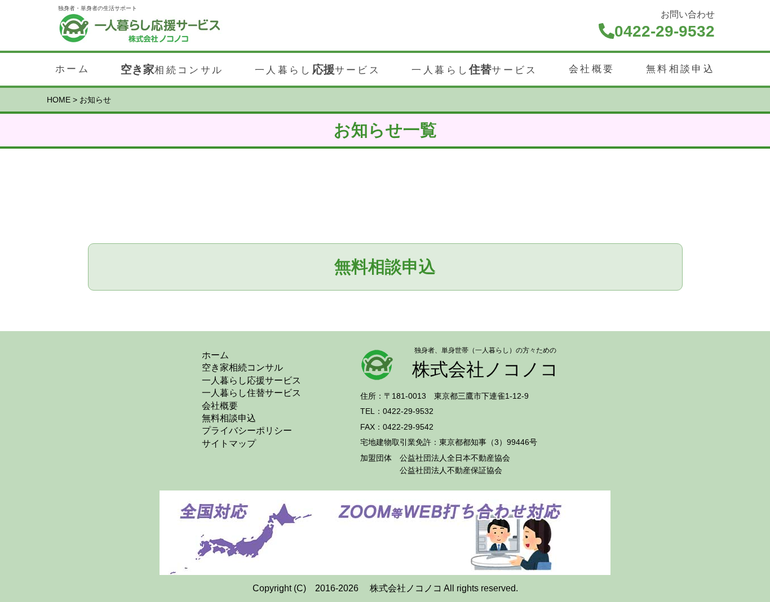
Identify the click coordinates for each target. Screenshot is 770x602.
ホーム (72, 69)
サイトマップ (229, 443)
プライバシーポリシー (247, 430)
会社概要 (591, 69)
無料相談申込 (680, 69)
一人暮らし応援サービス (251, 380)
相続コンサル (172, 69)
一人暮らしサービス (317, 69)
